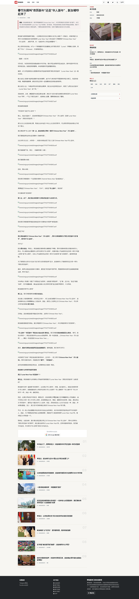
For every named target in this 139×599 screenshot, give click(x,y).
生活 (98, 12)
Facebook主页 (23, 585)
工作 (92, 87)
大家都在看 (94, 94)
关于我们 (57, 591)
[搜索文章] (117, 2)
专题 (37, 2)
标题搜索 (93, 98)
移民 (119, 84)
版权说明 (57, 587)
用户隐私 (57, 585)
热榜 (33, 2)
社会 (96, 84)
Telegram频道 (23, 583)
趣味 (114, 84)
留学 (105, 84)
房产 (110, 84)
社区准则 (57, 583)
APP (55, 593)
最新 (28, 2)
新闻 (92, 84)
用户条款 (57, 589)
